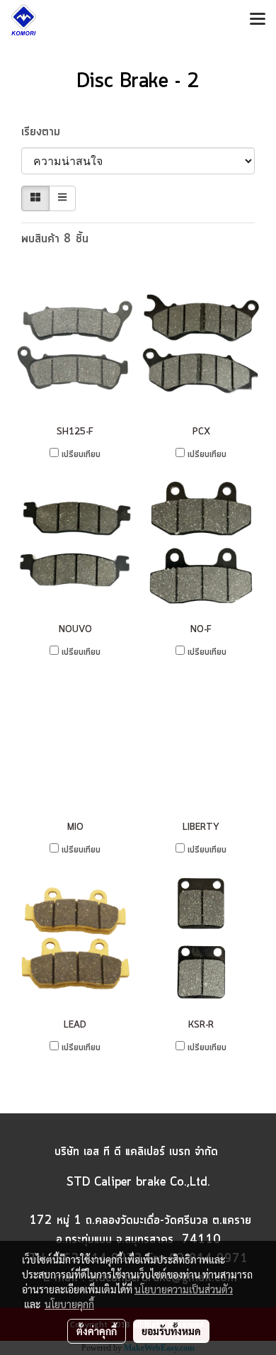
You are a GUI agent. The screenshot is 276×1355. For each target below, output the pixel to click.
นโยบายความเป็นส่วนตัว (183, 1289)
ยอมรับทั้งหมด (171, 1331)
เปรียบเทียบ (81, 454)
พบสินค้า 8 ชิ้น (54, 238)
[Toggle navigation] (257, 19)
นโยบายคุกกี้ (69, 1304)
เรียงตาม (47, 131)
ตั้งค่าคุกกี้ (96, 1331)
